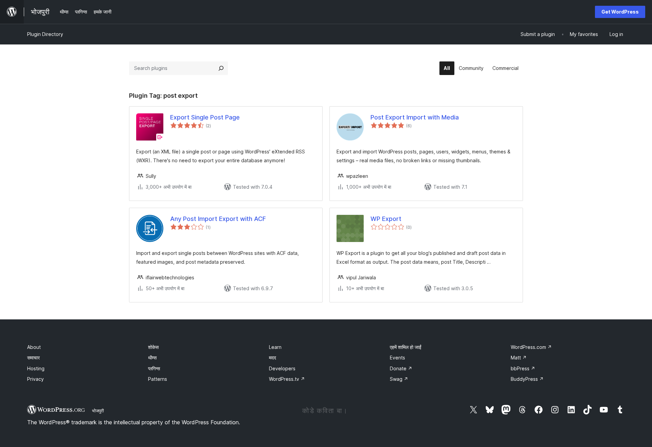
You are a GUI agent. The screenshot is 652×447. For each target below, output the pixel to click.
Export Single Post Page (205, 117)
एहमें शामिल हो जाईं (405, 347)
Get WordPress (620, 12)
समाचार (33, 357)
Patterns (157, 379)
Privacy (35, 379)
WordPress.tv (287, 379)
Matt (519, 357)
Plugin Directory (45, 34)
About (34, 347)
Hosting (35, 368)
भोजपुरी (98, 410)
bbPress (523, 368)
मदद (272, 357)
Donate (401, 368)
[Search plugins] (221, 68)
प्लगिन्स (154, 368)
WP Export (385, 218)
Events (397, 357)
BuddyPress (527, 379)
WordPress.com (531, 347)
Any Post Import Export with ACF (218, 218)
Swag (399, 379)
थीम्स (152, 357)
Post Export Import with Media (414, 117)
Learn (275, 347)
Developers (282, 368)
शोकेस (153, 347)
